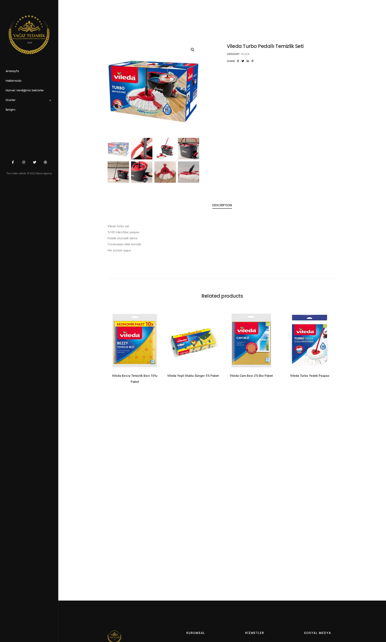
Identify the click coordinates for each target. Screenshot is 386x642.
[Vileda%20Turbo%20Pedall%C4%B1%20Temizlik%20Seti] (238, 61)
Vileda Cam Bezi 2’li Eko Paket (251, 376)
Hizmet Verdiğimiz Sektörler (25, 90)
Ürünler (10, 100)
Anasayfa (12, 71)
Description (222, 205)
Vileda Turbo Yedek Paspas (309, 376)
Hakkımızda (13, 81)
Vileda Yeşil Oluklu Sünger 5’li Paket (193, 376)
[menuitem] (33, 101)
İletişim (10, 110)
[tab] (222, 205)
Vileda (245, 54)
